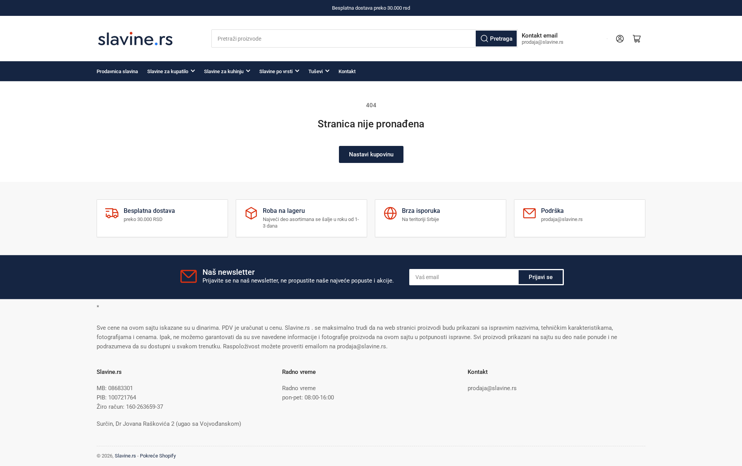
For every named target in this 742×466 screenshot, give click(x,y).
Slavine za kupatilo (167, 71)
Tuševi (315, 71)
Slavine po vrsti (276, 71)
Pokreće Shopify (158, 456)
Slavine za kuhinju (223, 71)
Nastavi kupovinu (371, 154)
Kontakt (347, 71)
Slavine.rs (125, 456)
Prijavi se (541, 277)
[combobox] (364, 38)
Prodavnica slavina (117, 71)
